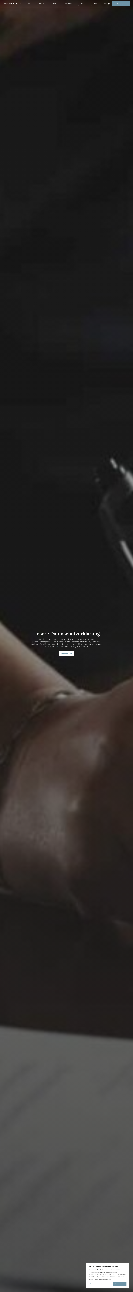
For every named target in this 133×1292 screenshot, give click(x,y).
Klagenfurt (41, 4)
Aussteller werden (120, 4)
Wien (54, 4)
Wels (28, 4)
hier (56, 646)
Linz (82, 4)
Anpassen (93, 1284)
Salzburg (107, 4)
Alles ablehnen (105, 1284)
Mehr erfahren (66, 654)
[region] (107, 1275)
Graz (95, 4)
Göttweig (68, 4)
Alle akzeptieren (119, 1284)
